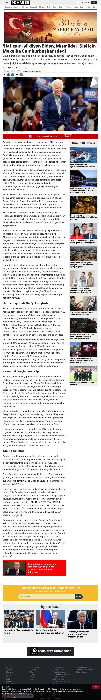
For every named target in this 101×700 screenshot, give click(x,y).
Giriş (93, 2)
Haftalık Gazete (81, 672)
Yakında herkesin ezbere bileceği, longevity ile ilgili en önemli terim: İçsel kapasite (82, 290)
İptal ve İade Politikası (60, 674)
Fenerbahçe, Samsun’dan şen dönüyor (82, 384)
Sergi (31, 679)
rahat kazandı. (15, 387)
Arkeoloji (32, 670)
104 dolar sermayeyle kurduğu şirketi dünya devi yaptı (82, 313)
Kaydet (78, 597)
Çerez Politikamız (58, 672)
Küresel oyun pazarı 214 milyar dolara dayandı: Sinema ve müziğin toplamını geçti (82, 336)
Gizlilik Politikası (58, 679)
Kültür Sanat (34, 667)
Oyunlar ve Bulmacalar (54, 651)
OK (96, 686)
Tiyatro (32, 677)
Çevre (82, 7)
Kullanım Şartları (58, 670)
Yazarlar (17, 7)
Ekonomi (33, 7)
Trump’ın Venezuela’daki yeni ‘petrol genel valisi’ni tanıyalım (82, 242)
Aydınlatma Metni (59, 667)
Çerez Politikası (7, 697)
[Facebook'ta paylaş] (8, 75)
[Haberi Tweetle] (4, 75)
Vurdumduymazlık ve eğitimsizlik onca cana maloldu (82, 166)
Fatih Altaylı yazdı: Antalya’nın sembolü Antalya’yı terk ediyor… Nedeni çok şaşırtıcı (83, 190)
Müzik (31, 672)
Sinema (32, 674)
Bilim (88, 7)
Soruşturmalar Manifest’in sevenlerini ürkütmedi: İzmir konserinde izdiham (81, 361)
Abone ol (85, 2)
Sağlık (61, 7)
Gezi (94, 7)
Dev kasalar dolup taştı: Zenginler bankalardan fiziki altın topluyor (83, 217)
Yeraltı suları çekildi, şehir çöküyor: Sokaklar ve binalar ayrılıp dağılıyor (81, 265)
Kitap (76, 7)
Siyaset (25, 7)
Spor (55, 7)
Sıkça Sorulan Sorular (60, 681)
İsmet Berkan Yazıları (83, 667)
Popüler (69, 7)
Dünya (41, 7)
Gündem (8, 7)
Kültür (48, 7)
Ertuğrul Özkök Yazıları (84, 670)
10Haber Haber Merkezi (17, 68)
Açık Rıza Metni (58, 677)
